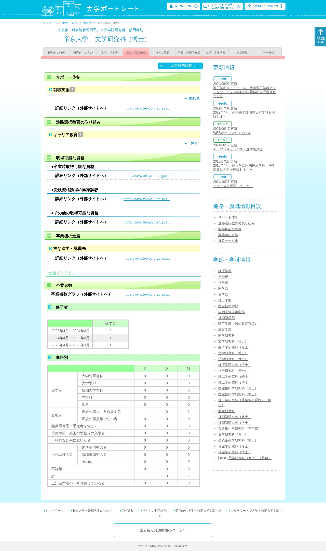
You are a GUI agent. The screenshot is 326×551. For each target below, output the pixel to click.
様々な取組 (163, 52)
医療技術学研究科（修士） (238, 388)
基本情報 (268, 52)
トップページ (51, 22)
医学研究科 (226, 335)
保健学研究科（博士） (234, 452)
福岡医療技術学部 (231, 312)
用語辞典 (127, 510)
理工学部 (225, 300)
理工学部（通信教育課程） (238, 324)
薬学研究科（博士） (233, 434)
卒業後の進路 (228, 235)
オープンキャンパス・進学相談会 (238, 149)
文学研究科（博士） (233, 353)
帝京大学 (88, 22)
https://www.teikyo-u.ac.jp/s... (147, 108)
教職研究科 (226, 411)
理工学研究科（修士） (234, 376)
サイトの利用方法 (154, 510)
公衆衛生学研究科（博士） (238, 440)
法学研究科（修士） (233, 359)
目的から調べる (70, 22)
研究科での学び (83, 52)
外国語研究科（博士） (234, 423)
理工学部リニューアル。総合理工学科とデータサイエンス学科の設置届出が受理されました (244, 92)
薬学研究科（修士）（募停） (249, 458)
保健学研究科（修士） (234, 446)
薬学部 (223, 294)
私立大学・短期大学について (92, 510)
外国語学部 (226, 318)
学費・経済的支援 (189, 52)
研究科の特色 (56, 52)
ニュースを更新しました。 (233, 186)
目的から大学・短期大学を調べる (199, 510)
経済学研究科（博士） (234, 365)
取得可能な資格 (229, 229)
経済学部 (225, 271)
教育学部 (225, 330)
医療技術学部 (228, 306)
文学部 (223, 277)
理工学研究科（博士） (234, 382)
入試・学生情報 (215, 52)
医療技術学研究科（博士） (238, 394)
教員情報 (242, 52)
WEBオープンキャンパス (232, 133)
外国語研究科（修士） (234, 417)
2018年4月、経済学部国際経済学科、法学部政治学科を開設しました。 (244, 168)
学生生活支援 (109, 52)
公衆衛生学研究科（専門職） (239, 429)
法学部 (223, 283)
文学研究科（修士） (233, 341)
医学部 (223, 288)
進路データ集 (228, 241)
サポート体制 (228, 217)
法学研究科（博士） (233, 371)
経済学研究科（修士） (234, 347)
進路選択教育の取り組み (236, 223)
